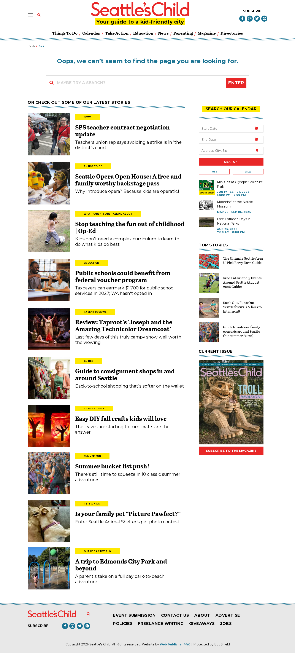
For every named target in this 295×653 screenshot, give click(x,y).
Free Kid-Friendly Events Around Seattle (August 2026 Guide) (242, 282)
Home (31, 45)
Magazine (207, 33)
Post (214, 172)
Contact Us (175, 615)
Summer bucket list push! (112, 466)
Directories (231, 33)
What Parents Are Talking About (108, 213)
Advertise (228, 615)
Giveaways (202, 623)
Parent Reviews (95, 312)
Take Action (116, 33)
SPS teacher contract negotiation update (122, 130)
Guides (88, 361)
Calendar (91, 33)
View (248, 172)
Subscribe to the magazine (231, 451)
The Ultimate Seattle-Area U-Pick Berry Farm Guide (243, 260)
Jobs (226, 623)
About (202, 615)
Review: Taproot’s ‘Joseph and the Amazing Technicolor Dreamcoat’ (123, 325)
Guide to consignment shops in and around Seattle (125, 374)
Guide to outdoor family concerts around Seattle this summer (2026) (241, 331)
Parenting (183, 33)
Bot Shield (222, 644)
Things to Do (65, 33)
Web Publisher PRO (175, 644)
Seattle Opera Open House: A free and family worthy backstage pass (128, 179)
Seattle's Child (100, 644)
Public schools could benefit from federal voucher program (122, 276)
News (163, 33)
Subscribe (253, 11)
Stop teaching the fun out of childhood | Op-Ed (129, 227)
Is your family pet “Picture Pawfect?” (128, 513)
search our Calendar (231, 109)
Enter (236, 82)
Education (143, 33)
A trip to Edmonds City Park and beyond (121, 564)
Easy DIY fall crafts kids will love (121, 418)
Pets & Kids (92, 503)
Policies (123, 623)
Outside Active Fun (97, 551)
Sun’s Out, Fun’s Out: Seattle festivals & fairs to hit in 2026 (242, 307)
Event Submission (134, 615)
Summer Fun (92, 456)
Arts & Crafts (94, 408)
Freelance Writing (161, 623)
